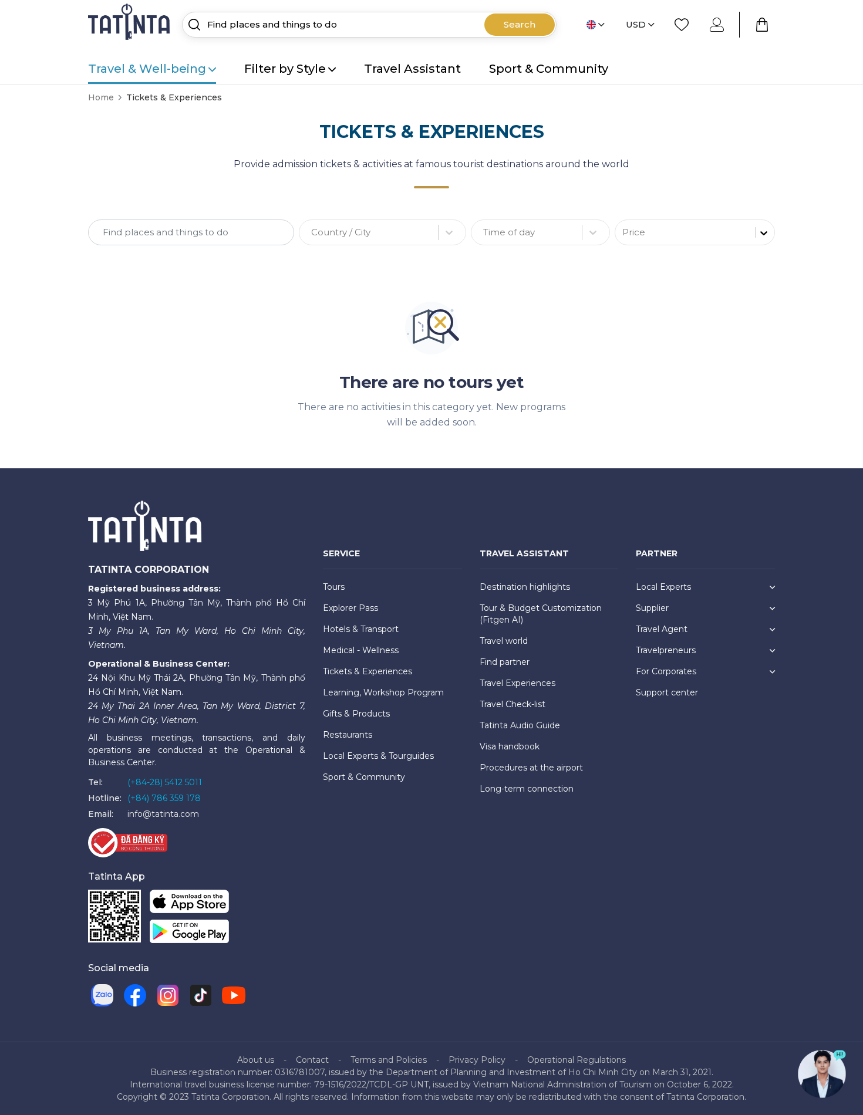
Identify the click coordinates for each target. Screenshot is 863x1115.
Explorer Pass (350, 608)
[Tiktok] (201, 995)
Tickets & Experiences (367, 671)
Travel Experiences (517, 683)
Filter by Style (285, 69)
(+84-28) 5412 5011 (164, 782)
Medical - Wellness (361, 650)
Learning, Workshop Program (383, 692)
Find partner (505, 662)
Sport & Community (548, 69)
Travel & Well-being (147, 69)
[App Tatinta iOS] (189, 904)
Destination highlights (525, 587)
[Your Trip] (762, 25)
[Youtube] (234, 995)
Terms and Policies (388, 1060)
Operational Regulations (576, 1060)
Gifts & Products (356, 713)
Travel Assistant (412, 69)
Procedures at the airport (531, 767)
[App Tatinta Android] (189, 934)
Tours (334, 587)
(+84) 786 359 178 (164, 798)
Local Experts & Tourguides (378, 756)
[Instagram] (168, 995)
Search (519, 24)
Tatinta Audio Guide (520, 725)
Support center (667, 692)
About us (255, 1060)
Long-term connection (527, 788)
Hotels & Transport (361, 629)
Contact (312, 1060)
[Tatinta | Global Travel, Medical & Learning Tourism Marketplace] (130, 23)
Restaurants (347, 734)
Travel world (504, 641)
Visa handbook (510, 746)
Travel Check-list (512, 704)
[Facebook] (135, 995)
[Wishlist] (682, 25)
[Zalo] (102, 995)
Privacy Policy (477, 1060)
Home (101, 97)
